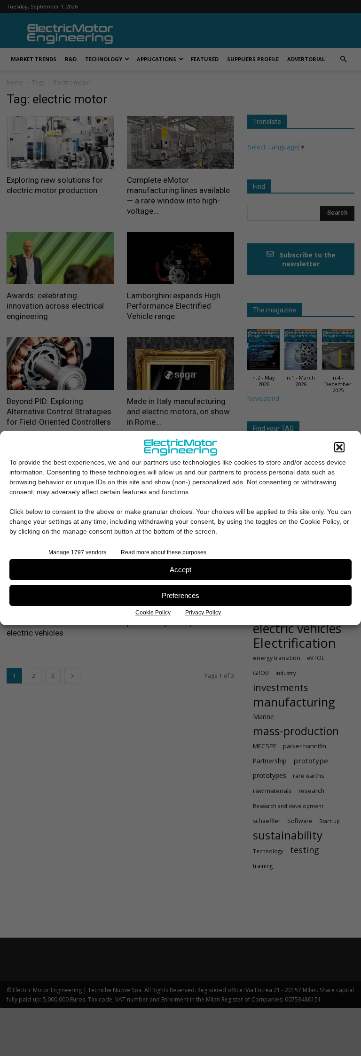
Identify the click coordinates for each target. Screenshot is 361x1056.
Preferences (180, 595)
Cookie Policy (153, 612)
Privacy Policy (203, 612)
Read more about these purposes (163, 552)
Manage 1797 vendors (77, 552)
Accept (180, 570)
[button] (339, 447)
